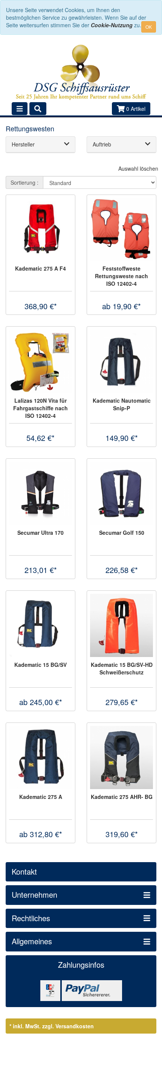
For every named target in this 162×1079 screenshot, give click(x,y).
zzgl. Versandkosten (68, 1026)
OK (148, 26)
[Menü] (20, 108)
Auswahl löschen (138, 168)
